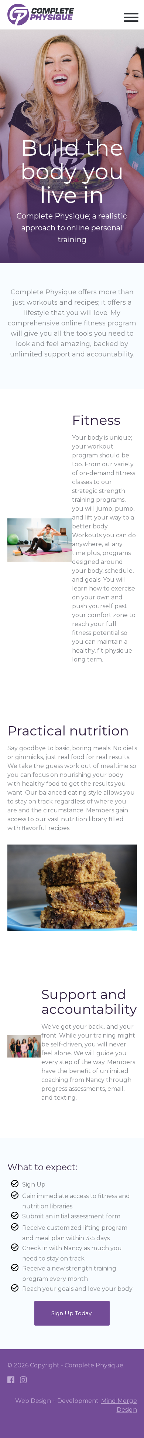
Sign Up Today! (72, 1313)
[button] (131, 18)
